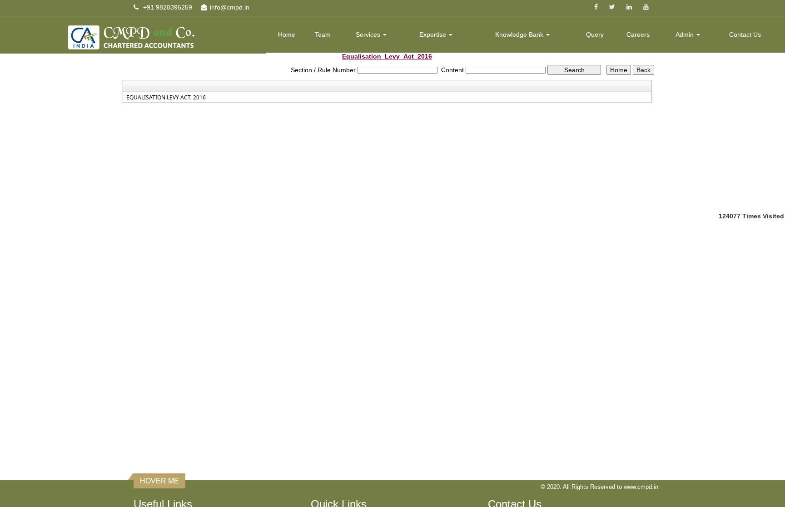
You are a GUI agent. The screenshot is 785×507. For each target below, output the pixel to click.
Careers (638, 34)
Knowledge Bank (520, 34)
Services (369, 34)
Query (595, 34)
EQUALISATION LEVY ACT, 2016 (166, 97)
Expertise (433, 34)
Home (286, 34)
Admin (686, 34)
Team (323, 34)
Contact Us (745, 34)
